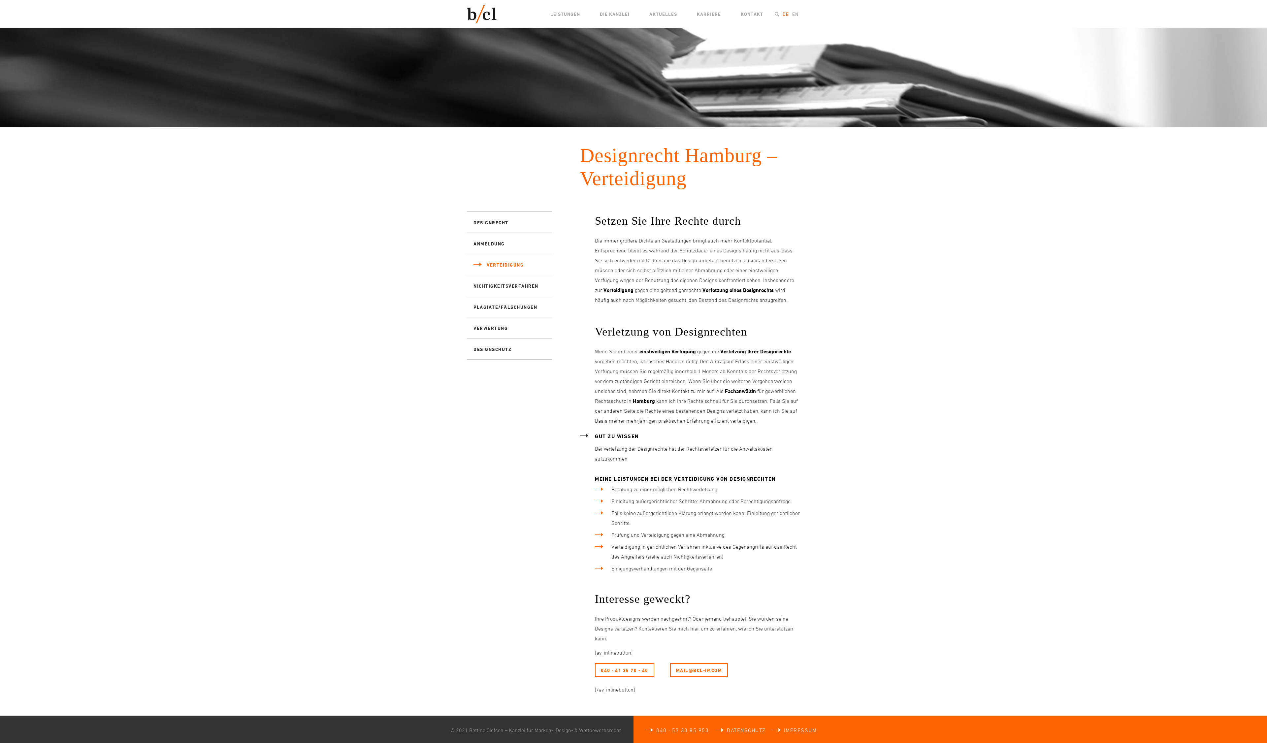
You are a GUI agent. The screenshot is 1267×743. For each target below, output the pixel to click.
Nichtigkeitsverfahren (505, 286)
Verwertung (490, 328)
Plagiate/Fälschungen (505, 307)
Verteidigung (505, 265)
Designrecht (490, 222)
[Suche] (777, 14)
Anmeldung (489, 243)
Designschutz (492, 349)
